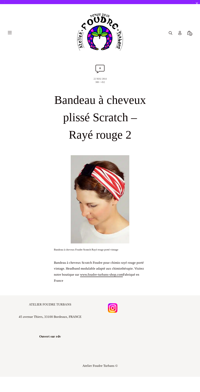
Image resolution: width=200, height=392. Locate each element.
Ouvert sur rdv (50, 336)
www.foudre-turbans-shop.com (101, 274)
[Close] (197, 3)
